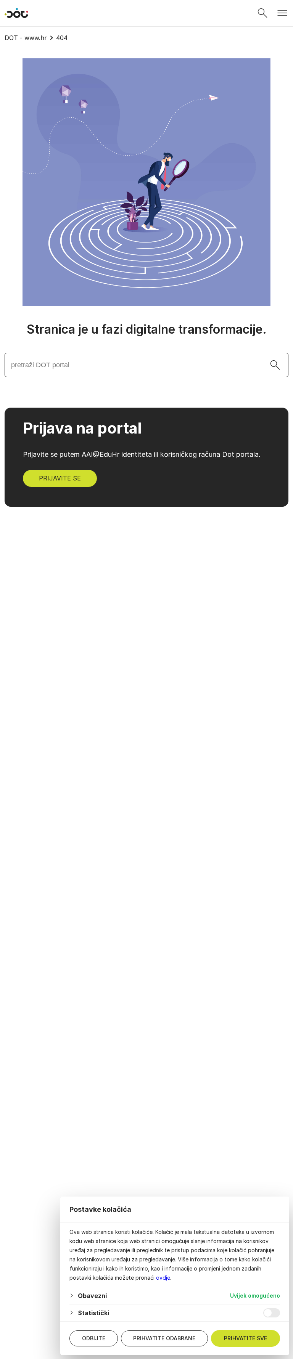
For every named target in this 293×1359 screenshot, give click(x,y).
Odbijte (93, 1338)
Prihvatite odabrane (164, 1338)
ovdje (163, 1277)
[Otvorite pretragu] (262, 13)
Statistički (93, 1313)
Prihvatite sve (245, 1338)
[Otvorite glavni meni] (282, 13)
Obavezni (92, 1296)
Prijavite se (60, 478)
